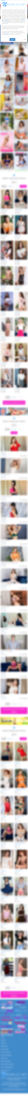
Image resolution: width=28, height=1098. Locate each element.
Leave (25, 39)
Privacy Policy (6, 34)
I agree (12, 39)
